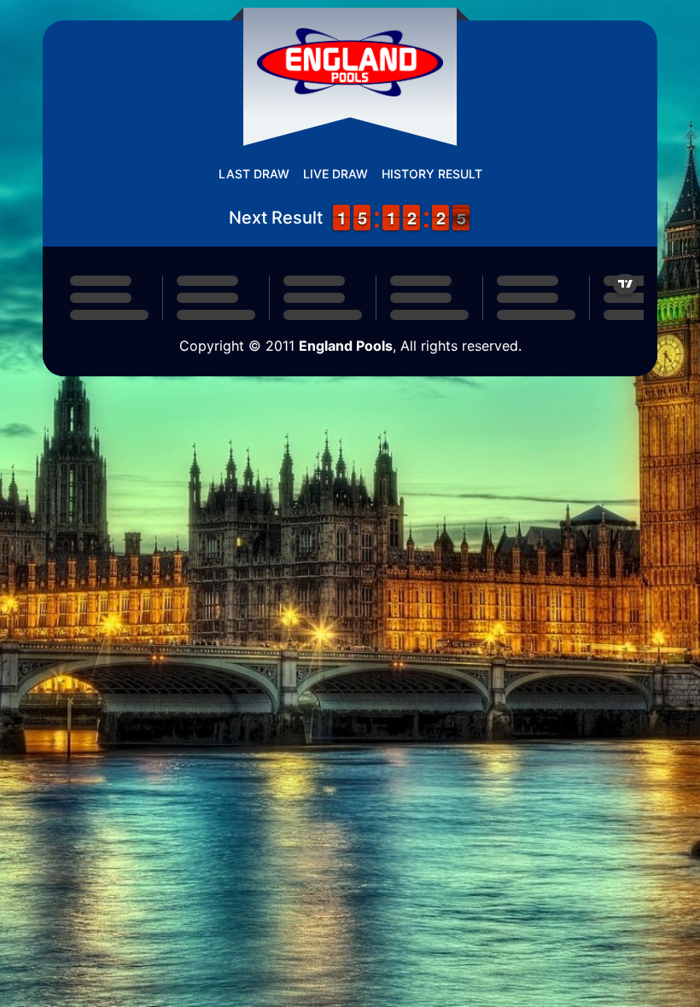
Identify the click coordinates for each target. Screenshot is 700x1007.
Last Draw (254, 173)
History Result (432, 173)
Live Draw (335, 173)
